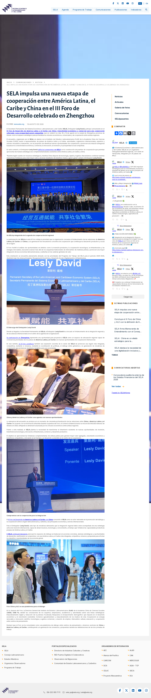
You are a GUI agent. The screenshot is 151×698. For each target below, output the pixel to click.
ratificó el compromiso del (49, 149)
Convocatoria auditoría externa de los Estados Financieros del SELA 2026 (128, 377)
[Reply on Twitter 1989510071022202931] (114, 189)
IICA (131, 676)
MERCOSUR (134, 660)
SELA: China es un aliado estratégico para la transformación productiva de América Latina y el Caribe (127, 340)
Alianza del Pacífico (111, 655)
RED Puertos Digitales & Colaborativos (69, 655)
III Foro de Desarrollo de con (30, 519)
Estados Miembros (11, 659)
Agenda (65, 10)
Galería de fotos (122, 107)
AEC (105, 650)
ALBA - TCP (134, 666)
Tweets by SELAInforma (121, 393)
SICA (105, 666)
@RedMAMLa (124, 167)
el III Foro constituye (26, 344)
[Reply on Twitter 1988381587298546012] (114, 288)
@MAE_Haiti (138, 183)
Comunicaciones (103, 10)
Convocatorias (122, 113)
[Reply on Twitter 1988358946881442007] (114, 259)
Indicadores (136, 10)
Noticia (38, 82)
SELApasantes (122, 119)
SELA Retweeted (125, 226)
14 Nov (128, 196)
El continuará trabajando (17, 534)
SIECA (132, 671)
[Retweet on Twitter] (118, 226)
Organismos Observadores (14, 663)
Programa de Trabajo (82, 10)
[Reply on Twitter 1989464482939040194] (114, 219)
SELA (55, 10)
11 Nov (128, 229)
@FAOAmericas (117, 207)
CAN (131, 655)
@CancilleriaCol (119, 186)
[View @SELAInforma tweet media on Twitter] (130, 186)
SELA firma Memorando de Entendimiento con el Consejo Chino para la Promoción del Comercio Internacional (127, 330)
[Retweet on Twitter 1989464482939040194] (118, 219)
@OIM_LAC (137, 273)
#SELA (116, 167)
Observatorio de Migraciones (65, 659)
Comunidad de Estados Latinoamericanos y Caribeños (75, 663)
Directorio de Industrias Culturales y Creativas (72, 651)
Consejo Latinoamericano (14, 655)
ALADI (132, 650)
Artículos (119, 102)
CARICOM (107, 660)
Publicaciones (121, 10)
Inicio (9, 82)
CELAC (106, 671)
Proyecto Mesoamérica (112, 676)
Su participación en (18, 338)
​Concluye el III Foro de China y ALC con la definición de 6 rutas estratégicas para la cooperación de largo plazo (127, 320)
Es (140, 3)
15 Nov (128, 162)
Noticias (119, 96)
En (147, 3)
